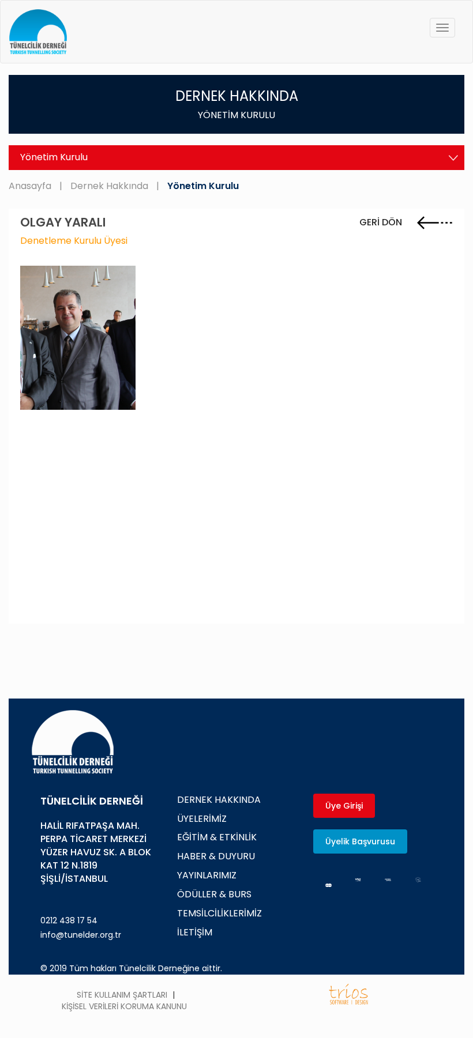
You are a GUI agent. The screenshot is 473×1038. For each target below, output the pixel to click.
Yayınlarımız (206, 875)
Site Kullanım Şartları (122, 995)
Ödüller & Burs (214, 894)
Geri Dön (381, 222)
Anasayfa (30, 185)
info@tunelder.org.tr (80, 935)
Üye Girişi (344, 805)
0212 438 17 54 (68, 920)
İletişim (194, 932)
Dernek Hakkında (109, 185)
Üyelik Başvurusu (360, 841)
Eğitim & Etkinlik (217, 837)
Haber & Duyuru (216, 856)
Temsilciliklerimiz (219, 913)
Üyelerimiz (202, 818)
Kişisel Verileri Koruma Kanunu (124, 1006)
